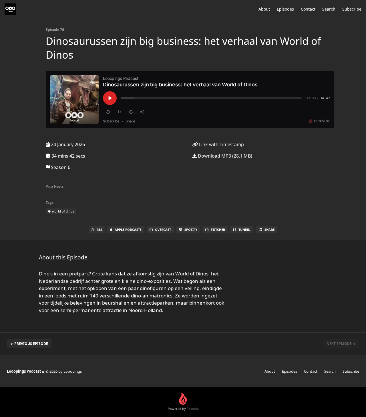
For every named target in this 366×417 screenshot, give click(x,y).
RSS (99, 229)
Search (328, 9)
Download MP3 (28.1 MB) (224, 156)
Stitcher (218, 229)
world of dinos (62, 211)
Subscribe (351, 9)
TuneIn (244, 229)
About (264, 9)
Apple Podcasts (128, 229)
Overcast (163, 229)
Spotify (190, 229)
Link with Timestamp (221, 144)
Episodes (285, 9)
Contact (308, 9)
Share (269, 229)
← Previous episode (29, 343)
